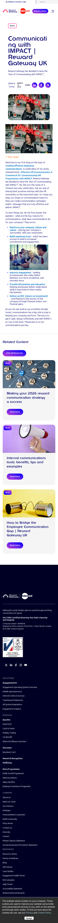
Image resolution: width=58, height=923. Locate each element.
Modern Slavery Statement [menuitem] (14, 841)
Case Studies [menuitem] (8, 871)
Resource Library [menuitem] (10, 854)
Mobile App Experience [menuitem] (12, 691)
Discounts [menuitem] (7, 748)
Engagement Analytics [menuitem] (12, 709)
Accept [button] (29, 918)
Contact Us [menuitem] (7, 828)
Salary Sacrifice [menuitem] (9, 782)
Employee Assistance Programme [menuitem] (17, 786)
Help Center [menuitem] (8, 884)
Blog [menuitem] (5, 863)
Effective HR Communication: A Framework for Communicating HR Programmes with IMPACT (28, 175)
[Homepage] (16, 11)
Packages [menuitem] (7, 810)
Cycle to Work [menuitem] (9, 728)
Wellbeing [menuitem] (7, 763)
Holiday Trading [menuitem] (9, 733)
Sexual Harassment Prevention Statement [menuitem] (20, 845)
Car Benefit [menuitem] (7, 737)
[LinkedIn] (11, 665)
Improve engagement (20, 272)
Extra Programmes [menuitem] (11, 769)
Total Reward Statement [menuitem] (13, 700)
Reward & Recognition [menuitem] (13, 758)
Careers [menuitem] (6, 836)
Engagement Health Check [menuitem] (14, 876)
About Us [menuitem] (7, 797)
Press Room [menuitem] (8, 823)
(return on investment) (36, 296)
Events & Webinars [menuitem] (10, 858)
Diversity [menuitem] (6, 832)
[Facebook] (16, 665)
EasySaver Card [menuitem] (9, 752)
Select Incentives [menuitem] (10, 778)
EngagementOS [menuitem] (10, 683)
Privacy (29, 912)
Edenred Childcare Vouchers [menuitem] (14, 741)
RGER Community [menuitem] (10, 819)
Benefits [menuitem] (6, 720)
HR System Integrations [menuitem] (12, 704)
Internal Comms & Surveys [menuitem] (14, 696)
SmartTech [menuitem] (7, 724)
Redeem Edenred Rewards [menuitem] (14, 893)
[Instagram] (20, 665)
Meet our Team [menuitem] (9, 802)
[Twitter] (6, 665)
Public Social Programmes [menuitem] (13, 773)
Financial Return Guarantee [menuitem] (14, 815)
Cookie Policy (44, 912)
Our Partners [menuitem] (8, 806)
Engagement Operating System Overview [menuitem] (20, 687)
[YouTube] (25, 665)
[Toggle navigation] (52, 11)
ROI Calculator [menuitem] (9, 880)
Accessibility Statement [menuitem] (12, 889)
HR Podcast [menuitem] (7, 867)
